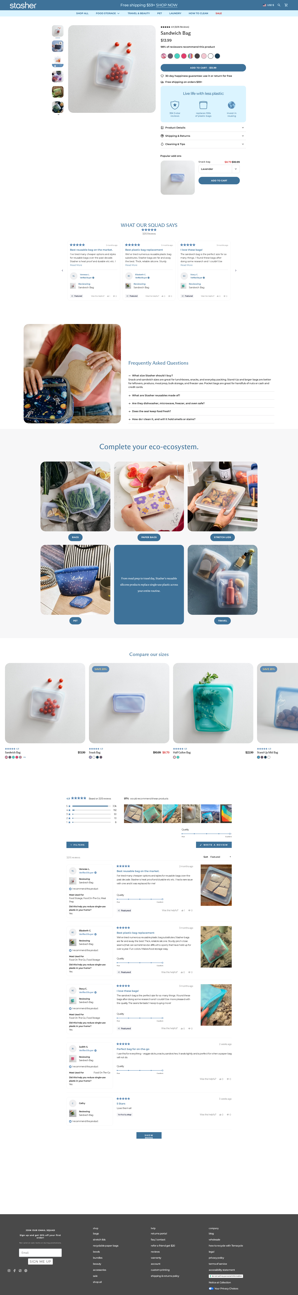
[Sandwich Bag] (45, 703)
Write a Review (217, 845)
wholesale (214, 1239)
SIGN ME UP (40, 1261)
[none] (6, 757)
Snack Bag (204, 162)
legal (211, 1251)
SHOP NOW (169, 5)
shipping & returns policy (165, 1275)
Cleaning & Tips (175, 144)
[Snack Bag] (129, 703)
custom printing (160, 1269)
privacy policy (216, 1257)
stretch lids (99, 1239)
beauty (97, 1263)
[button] (203, 27)
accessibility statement (222, 1269)
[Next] (235, 270)
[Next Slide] (229, 813)
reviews (155, 1251)
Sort (205, 856)
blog (211, 1233)
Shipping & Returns (177, 135)
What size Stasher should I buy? (152, 375)
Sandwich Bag (86, 287)
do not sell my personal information (227, 1276)
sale (95, 1275)
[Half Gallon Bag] (213, 703)
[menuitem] (82, 13)
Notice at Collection (220, 1282)
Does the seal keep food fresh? (151, 411)
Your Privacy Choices (226, 1288)
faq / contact (158, 1239)
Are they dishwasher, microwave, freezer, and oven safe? (168, 403)
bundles (97, 1257)
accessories (99, 1269)
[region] (178, 813)
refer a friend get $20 (163, 1245)
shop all (97, 1282)
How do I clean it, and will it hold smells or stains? (163, 419)
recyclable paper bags (105, 1245)
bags (96, 1233)
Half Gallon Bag (182, 752)
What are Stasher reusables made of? (156, 395)
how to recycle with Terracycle (226, 1245)
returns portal (159, 1233)
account (155, 1263)
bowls (96, 1251)
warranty (156, 1257)
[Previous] (62, 270)
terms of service (218, 1263)
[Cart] (286, 5)
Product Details (175, 127)
